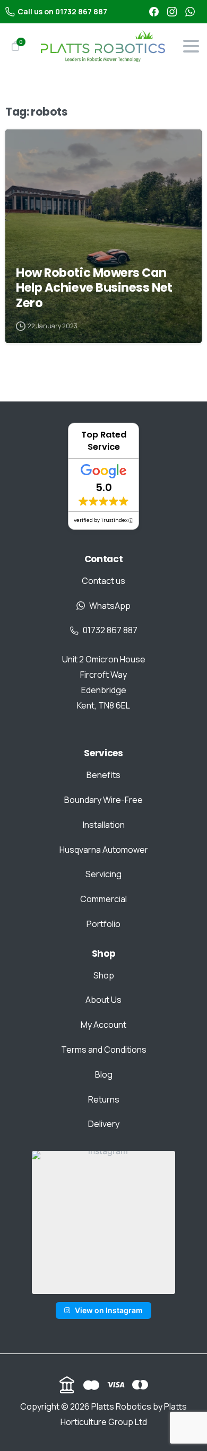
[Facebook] (154, 11)
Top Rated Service (103, 441)
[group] (103, 1222)
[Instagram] (172, 11)
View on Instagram (109, 1310)
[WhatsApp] (190, 11)
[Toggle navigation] (191, 46)
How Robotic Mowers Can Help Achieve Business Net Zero (94, 288)
